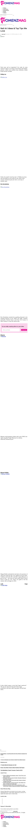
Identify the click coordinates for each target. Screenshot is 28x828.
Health (4, 11)
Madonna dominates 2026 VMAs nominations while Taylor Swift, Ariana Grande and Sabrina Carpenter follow (15, 785)
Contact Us (5, 800)
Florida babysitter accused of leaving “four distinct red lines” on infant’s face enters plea (14, 783)
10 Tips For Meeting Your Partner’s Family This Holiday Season (13, 759)
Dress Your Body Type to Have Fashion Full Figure (12, 767)
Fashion (4, 12)
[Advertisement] (14, 51)
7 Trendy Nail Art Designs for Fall (8, 765)
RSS (4, 803)
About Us (5, 798)
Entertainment (6, 10)
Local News (5, 9)
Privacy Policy (6, 801)
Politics (4, 7)
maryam (3, 34)
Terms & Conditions (7, 802)
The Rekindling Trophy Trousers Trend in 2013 (11, 770)
